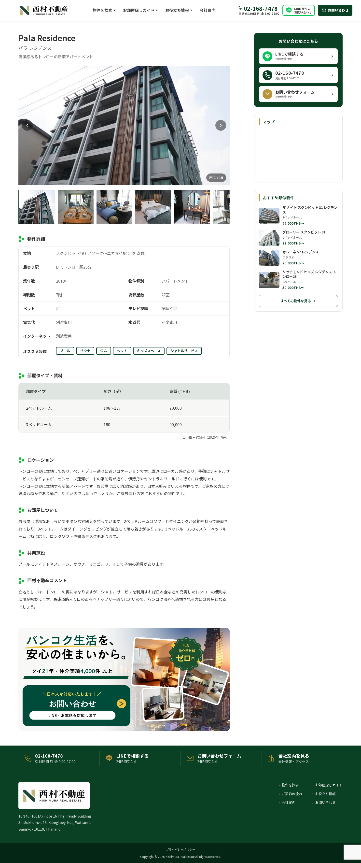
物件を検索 (102, 10)
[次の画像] (220, 125)
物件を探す (290, 784)
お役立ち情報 (177, 10)
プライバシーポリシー (180, 849)
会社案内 (207, 10)
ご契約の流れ (292, 793)
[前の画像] (27, 125)
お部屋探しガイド (138, 10)
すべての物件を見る (295, 300)
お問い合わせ (325, 802)
